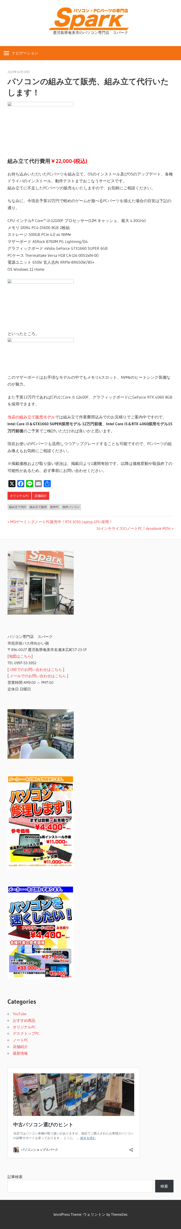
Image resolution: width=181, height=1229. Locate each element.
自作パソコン (71, 507)
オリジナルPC (19, 496)
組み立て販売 (38, 507)
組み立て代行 (17, 507)
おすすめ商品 (24, 1020)
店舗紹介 (40, 496)
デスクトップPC (26, 1033)
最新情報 (20, 1053)
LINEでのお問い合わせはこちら (36, 669)
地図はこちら (20, 656)
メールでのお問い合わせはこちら (38, 675)
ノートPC (20, 1040)
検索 (164, 1186)
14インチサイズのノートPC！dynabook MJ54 (133, 528)
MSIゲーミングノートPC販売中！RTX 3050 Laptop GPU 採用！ (61, 521)
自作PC (54, 507)
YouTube (19, 1013)
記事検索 (15, 1176)
